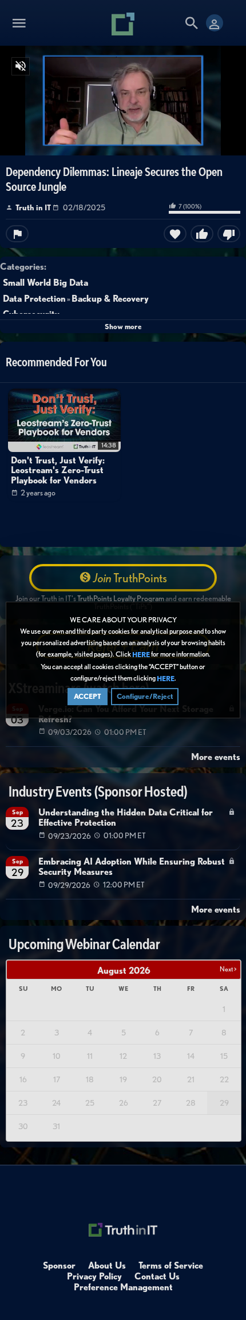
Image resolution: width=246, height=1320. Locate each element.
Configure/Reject (145, 696)
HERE (141, 655)
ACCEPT (87, 696)
